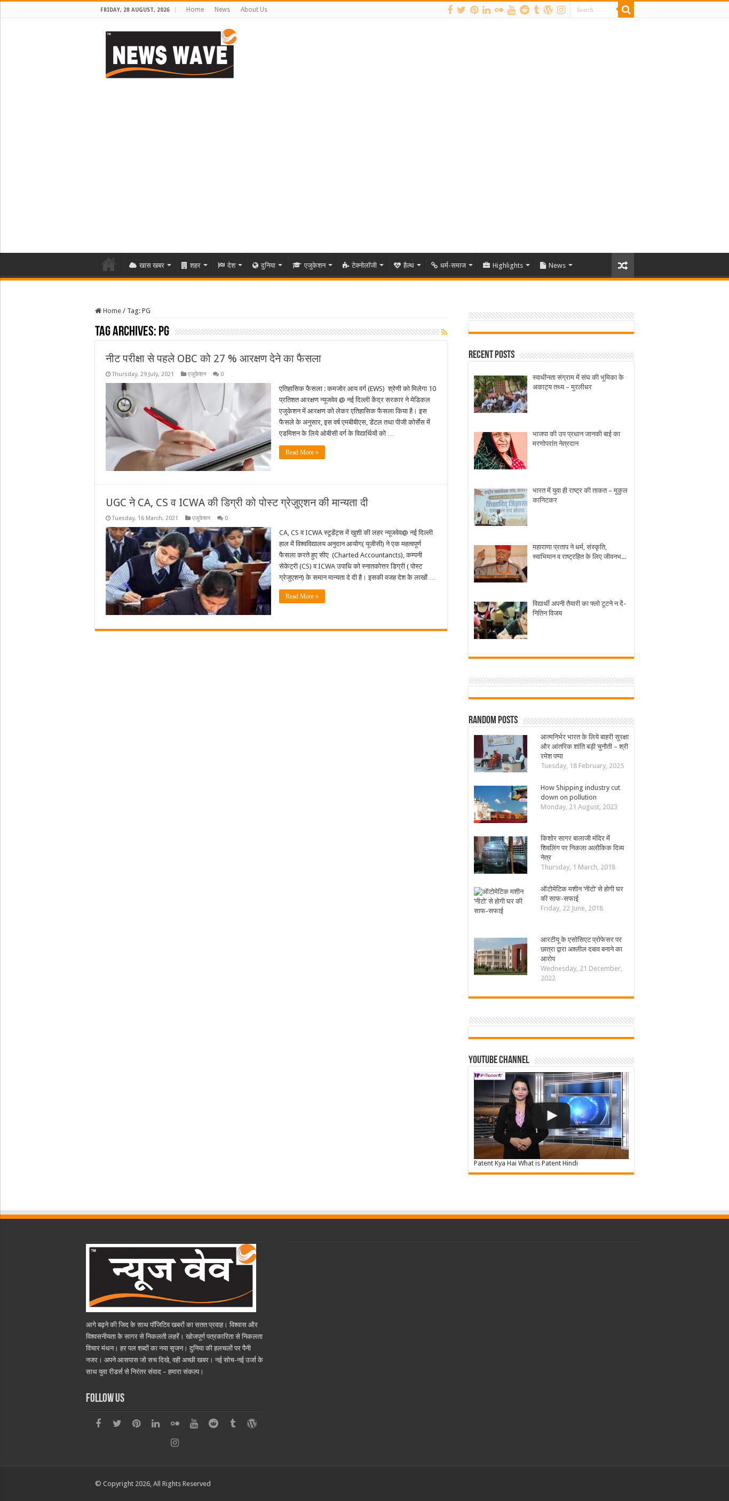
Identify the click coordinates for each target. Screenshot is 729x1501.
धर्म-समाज (453, 265)
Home (195, 9)
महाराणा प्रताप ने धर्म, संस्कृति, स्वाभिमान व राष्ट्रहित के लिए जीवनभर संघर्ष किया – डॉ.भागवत (578, 552)
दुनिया (268, 265)
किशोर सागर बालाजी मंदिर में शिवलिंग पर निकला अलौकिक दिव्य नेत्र (582, 847)
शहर (195, 265)
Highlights (508, 265)
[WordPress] (548, 10)
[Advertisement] (364, 162)
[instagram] (561, 10)
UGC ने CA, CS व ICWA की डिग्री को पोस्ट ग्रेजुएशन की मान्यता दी (237, 502)
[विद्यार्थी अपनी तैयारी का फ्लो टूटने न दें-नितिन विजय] (500, 622)
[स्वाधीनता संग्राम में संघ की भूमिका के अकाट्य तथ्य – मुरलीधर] (500, 396)
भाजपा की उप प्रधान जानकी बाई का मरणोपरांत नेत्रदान (576, 439)
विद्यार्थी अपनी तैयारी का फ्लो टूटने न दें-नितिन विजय (579, 608)
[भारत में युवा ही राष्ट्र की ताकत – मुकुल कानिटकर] (500, 509)
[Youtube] (511, 10)
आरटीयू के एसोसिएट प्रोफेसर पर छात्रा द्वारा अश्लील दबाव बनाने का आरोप (581, 949)
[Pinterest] (474, 10)
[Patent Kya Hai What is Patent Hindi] (551, 1115)
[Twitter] (461, 10)
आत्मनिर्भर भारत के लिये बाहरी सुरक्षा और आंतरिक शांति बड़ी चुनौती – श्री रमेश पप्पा (585, 746)
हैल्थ (408, 265)
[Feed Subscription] (444, 332)
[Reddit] (524, 10)
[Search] (626, 10)
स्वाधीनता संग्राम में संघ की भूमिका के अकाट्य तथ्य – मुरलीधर (578, 382)
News (222, 9)
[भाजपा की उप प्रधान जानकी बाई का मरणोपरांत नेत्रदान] (500, 452)
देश (231, 265)
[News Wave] (169, 53)
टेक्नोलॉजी (364, 265)
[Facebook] (450, 10)
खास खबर (151, 265)
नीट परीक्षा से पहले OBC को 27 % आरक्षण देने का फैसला (213, 358)
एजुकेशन (315, 265)
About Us (254, 9)
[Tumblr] (536, 10)
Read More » (302, 452)
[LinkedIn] (486, 10)
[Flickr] (499, 10)
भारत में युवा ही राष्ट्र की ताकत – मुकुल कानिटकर (580, 495)
